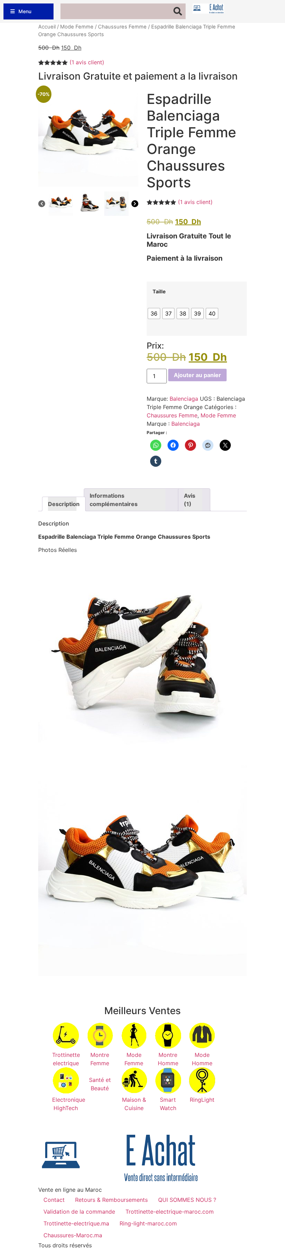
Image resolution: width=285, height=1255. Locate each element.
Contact (54, 1199)
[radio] (154, 313)
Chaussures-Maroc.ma (72, 1235)
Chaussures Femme (122, 27)
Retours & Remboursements (111, 1199)
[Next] (134, 204)
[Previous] (41, 204)
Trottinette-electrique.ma (76, 1223)
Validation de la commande (79, 1211)
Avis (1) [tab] (189, 499)
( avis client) (87, 62)
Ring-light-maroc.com (148, 1223)
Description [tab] (62, 503)
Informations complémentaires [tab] (114, 499)
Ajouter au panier (197, 375)
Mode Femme (76, 27)
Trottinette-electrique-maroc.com (169, 1211)
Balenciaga (184, 398)
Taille (159, 291)
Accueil (47, 27)
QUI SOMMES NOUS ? (187, 1199)
